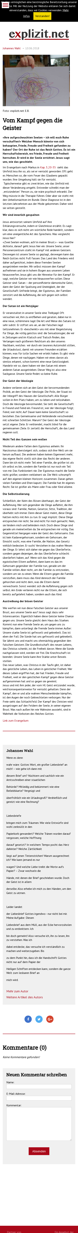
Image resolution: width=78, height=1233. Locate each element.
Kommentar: (14, 1105)
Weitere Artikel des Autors (24, 997)
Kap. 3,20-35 (48, 167)
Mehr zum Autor (17, 991)
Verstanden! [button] (42, 16)
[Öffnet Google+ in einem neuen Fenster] (49, 1019)
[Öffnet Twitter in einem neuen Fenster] (39, 1019)
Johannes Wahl (11, 48)
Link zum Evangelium (15, 720)
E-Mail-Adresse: (16, 1093)
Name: (10, 1082)
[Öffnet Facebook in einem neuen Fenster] (28, 1019)
